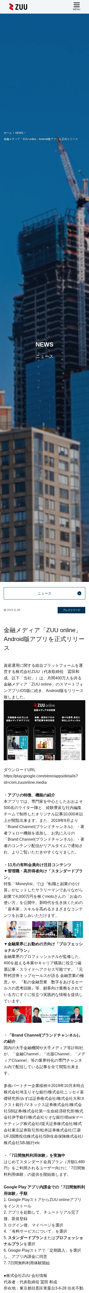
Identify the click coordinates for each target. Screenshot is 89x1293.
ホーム (8, 132)
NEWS (19, 132)
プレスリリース (71, 610)
